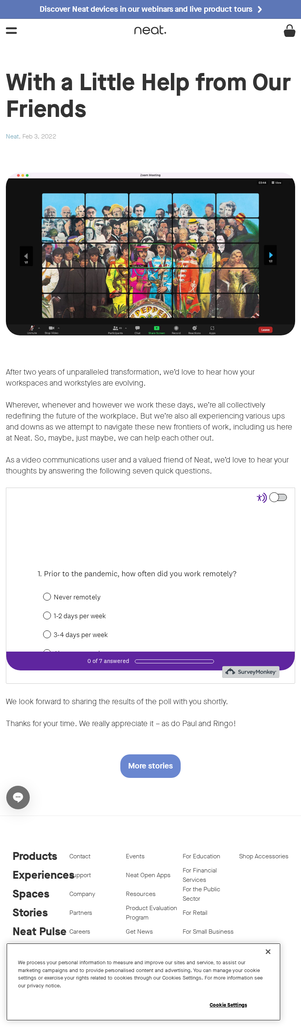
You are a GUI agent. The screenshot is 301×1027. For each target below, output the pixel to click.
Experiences (41, 875)
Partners (80, 913)
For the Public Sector (201, 894)
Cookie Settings (228, 1005)
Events (135, 856)
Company (82, 894)
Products (35, 856)
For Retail (195, 913)
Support (80, 875)
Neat (12, 136)
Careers (79, 931)
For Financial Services (200, 875)
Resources (141, 894)
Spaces (31, 894)
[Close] (268, 951)
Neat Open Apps (148, 875)
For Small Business (208, 931)
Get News (139, 931)
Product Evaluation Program (151, 912)
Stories (30, 912)
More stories (150, 766)
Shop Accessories (263, 856)
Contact (80, 856)
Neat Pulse (40, 931)
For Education (201, 856)
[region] (143, 982)
